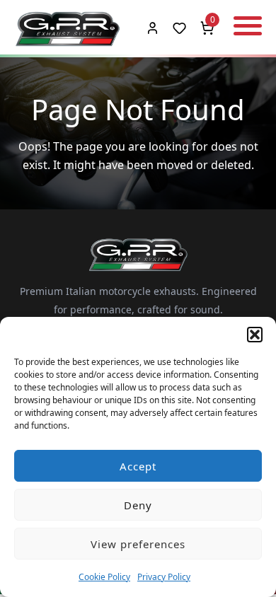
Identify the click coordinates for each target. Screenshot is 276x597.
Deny (138, 505)
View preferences (138, 544)
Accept (138, 466)
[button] (255, 335)
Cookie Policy (104, 577)
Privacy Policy (163, 577)
